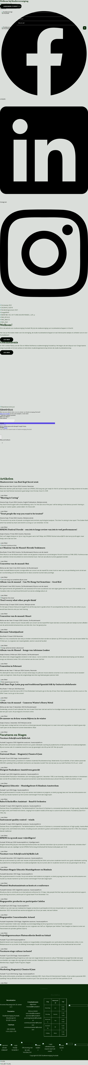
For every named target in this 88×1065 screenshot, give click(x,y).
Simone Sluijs (4, 502)
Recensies (30, 486)
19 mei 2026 (12, 518)
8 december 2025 (11, 858)
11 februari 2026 (18, 670)
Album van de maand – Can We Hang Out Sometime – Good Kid (30, 582)
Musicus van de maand (40, 552)
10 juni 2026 (9, 758)
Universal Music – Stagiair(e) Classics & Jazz (21, 754)
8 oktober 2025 (10, 890)
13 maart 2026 (10, 806)
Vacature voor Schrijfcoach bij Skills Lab (19, 854)
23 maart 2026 (13, 605)
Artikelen (21, 15)
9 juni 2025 (9, 906)
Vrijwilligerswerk (34, 842)
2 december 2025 (15, 723)
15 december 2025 (19, 707)
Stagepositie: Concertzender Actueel (17, 917)
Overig (16, 974)
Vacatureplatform (36, 742)
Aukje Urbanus (5, 534)
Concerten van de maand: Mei (14, 563)
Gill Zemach (3, 586)
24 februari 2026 (15, 654)
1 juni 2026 (9, 774)
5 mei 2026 (16, 568)
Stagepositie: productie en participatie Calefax (22, 901)
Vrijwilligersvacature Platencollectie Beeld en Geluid (25, 935)
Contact (20, 19)
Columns (24, 486)
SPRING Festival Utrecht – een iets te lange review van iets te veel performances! (38, 529)
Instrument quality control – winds (17, 819)
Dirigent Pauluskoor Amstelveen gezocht (20, 770)
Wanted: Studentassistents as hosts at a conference (24, 885)
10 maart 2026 (17, 620)
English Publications (29, 502)
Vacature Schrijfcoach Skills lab (15, 738)
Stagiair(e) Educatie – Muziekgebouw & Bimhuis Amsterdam (29, 785)
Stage (15, 758)
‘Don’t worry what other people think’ (18, 600)
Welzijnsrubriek (42, 502)
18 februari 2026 (11, 842)
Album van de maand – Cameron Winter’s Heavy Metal (26, 702)
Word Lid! (21, 23)
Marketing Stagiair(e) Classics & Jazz (17, 969)
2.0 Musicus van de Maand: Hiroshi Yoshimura (22, 547)
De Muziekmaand (27, 552)
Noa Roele (3, 552)
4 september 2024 (11, 921)
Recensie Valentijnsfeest (11, 632)
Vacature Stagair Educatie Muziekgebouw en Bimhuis (26, 869)
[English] (3, 1064)
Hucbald (2, 742)
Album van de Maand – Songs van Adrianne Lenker (25, 650)
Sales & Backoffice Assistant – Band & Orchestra (23, 801)
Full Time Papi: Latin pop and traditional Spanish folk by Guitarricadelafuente (38, 684)
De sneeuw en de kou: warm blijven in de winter (23, 718)
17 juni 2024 (9, 940)
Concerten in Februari (11, 666)
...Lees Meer (4, 495)
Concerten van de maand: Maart (15, 616)
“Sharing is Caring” (9, 497)
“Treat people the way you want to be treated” (21, 513)
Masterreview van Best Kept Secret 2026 (19, 482)
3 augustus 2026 (11, 742)
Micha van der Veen (6, 486)
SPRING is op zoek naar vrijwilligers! (18, 838)
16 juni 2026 (17, 486)
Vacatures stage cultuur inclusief (16, 951)
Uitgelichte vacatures (23, 742)
